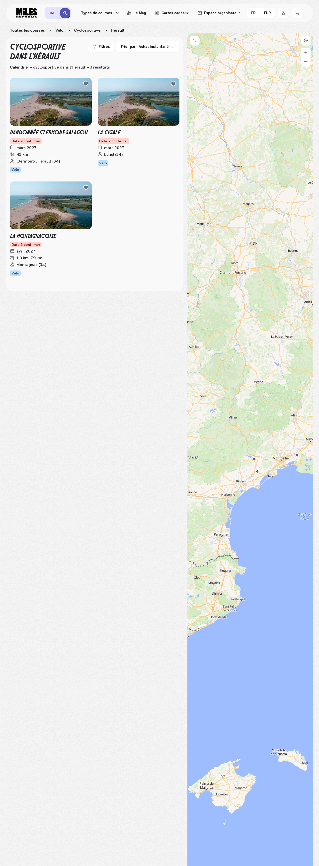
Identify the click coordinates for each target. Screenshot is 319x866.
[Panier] (297, 12)
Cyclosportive (87, 30)
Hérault (118, 30)
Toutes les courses (27, 30)
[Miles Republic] (26, 13)
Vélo (59, 30)
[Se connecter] (283, 12)
